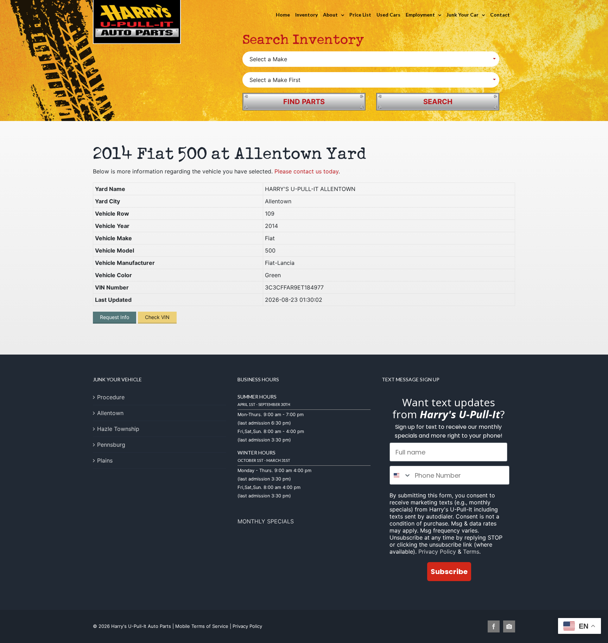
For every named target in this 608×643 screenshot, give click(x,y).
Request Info (114, 317)
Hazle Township (118, 428)
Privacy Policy (437, 551)
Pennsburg (111, 444)
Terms (471, 551)
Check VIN (157, 317)
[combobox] (400, 475)
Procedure (111, 397)
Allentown (110, 412)
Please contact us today (306, 171)
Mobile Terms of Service (201, 626)
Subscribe (449, 572)
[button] (370, 59)
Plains (105, 460)
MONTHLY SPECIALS (266, 521)
